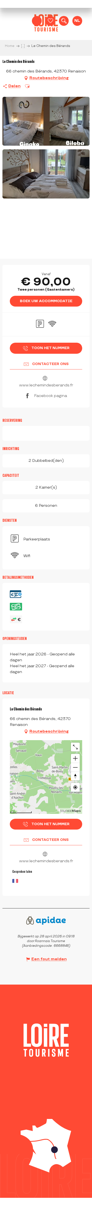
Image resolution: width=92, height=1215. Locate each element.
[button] (64, 21)
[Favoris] (50, 21)
